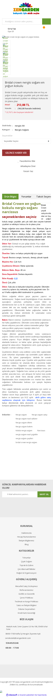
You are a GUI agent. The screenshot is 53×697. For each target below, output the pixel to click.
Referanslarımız (26, 590)
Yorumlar (26, 196)
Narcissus (41, 430)
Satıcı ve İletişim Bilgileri (26, 605)
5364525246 (12, 642)
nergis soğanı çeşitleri (24, 438)
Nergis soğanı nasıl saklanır (26, 418)
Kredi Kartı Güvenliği (26, 613)
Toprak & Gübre (26, 565)
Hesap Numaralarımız (26, 537)
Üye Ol (11, 31)
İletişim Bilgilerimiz (26, 541)
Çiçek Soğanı (26, 561)
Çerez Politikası (26, 598)
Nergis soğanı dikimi (24, 422)
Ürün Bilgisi (10, 196)
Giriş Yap (12, 28)
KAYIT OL (44, 494)
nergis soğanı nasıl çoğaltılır (27, 434)
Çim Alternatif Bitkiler (26, 569)
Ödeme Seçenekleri (26, 609)
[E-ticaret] (26, 695)
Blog (26, 544)
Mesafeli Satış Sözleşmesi (26, 586)
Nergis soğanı (21, 415)
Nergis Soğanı (22, 129)
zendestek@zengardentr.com (18, 638)
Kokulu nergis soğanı (24, 430)
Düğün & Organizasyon (26, 573)
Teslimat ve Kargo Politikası (26, 601)
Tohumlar (26, 558)
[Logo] (26, 8)
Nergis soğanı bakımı (24, 426)
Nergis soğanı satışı (39, 415)
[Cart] (46, 29)
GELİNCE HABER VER (16, 152)
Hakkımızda (26, 533)
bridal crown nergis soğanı (26, 442)
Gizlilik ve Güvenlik (27, 594)
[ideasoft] (11, 695)
